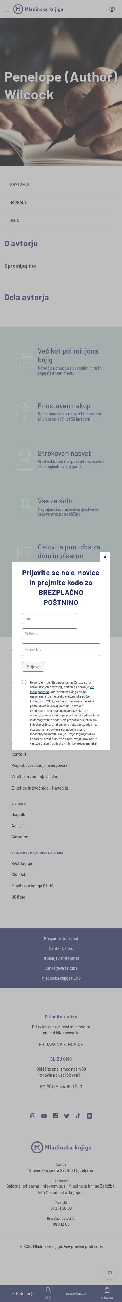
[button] (105, 557)
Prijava (33, 666)
